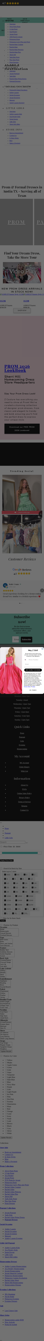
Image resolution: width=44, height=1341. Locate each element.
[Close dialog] (42, 649)
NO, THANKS (33, 690)
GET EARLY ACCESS (33, 670)
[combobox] (26, 659)
